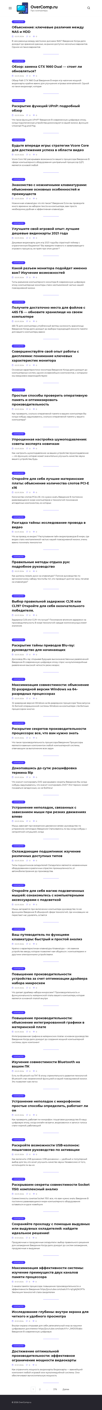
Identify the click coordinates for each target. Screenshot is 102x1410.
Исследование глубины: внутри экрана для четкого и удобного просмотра (50, 1314)
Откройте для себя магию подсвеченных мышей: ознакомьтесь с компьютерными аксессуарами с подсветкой (48, 895)
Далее (66, 1389)
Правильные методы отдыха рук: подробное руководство (41, 564)
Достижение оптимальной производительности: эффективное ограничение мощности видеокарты (44, 1355)
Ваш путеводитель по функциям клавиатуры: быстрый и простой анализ (47, 937)
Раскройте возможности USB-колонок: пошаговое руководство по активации (46, 1147)
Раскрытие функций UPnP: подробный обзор (46, 108)
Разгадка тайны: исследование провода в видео (49, 525)
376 (55, 1389)
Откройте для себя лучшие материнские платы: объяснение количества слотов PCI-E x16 (50, 483)
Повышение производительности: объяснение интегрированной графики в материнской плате (48, 1022)
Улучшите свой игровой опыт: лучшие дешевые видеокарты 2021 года (45, 231)
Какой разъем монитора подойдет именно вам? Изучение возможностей (49, 270)
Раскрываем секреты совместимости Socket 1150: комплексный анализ (51, 1187)
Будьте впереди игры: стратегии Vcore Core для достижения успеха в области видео (50, 147)
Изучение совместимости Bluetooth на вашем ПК (46, 1064)
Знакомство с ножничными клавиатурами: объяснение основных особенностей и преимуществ (49, 189)
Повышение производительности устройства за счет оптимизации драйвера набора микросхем (49, 978)
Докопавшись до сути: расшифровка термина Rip (44, 770)
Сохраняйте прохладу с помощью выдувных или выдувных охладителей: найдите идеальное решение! (51, 1228)
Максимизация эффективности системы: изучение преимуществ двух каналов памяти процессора (47, 1272)
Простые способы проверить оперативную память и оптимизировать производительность (49, 399)
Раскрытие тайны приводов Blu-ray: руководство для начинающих (43, 647)
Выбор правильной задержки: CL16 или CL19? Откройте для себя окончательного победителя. (48, 605)
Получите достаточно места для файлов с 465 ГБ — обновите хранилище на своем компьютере (48, 312)
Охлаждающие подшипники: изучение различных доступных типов (46, 853)
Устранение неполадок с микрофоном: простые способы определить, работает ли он (50, 1105)
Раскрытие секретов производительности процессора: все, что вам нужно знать (49, 731)
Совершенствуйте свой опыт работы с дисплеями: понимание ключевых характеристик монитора (45, 355)
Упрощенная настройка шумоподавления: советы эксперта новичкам (49, 441)
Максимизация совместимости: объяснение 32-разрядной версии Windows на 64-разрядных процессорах (50, 689)
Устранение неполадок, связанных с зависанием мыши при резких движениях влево (49, 811)
